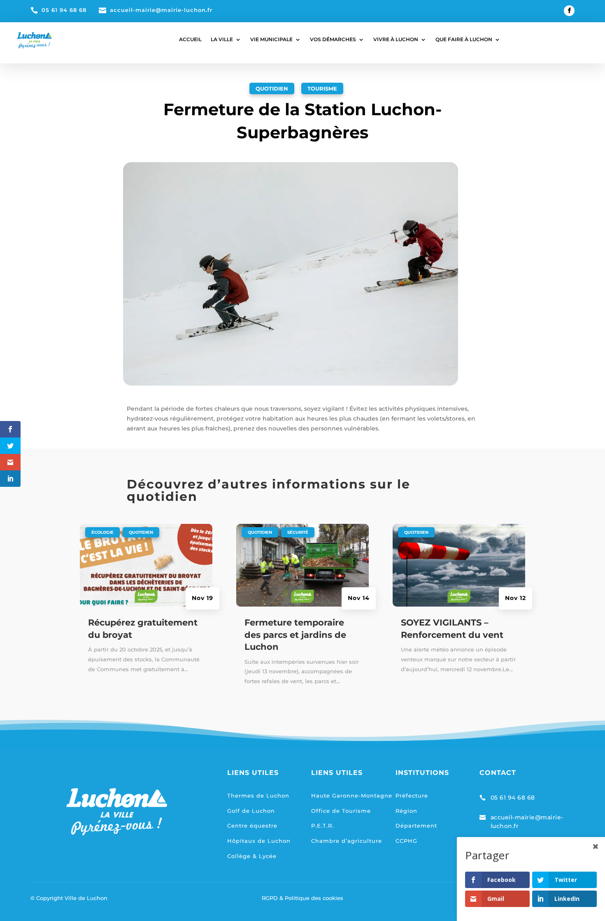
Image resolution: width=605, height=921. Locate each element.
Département (416, 825)
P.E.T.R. (322, 825)
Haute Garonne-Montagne (351, 795)
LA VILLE (222, 39)
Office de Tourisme (341, 810)
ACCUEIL (190, 39)
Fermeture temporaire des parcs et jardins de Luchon (295, 634)
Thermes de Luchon (258, 795)
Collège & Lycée (252, 856)
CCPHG (406, 840)
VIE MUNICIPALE (271, 39)
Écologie (102, 532)
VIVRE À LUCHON (395, 39)
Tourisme (322, 88)
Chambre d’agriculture (346, 840)
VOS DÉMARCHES (333, 39)
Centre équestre (252, 825)
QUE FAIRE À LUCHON (463, 39)
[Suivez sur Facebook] (569, 10)
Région (406, 810)
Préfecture (412, 795)
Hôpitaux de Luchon (259, 840)
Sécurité (297, 532)
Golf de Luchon (251, 810)
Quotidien (272, 88)
